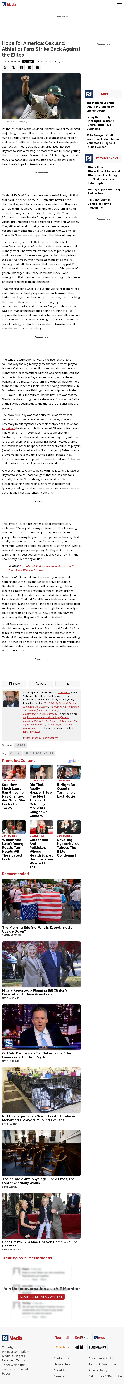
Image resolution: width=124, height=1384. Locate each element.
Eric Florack (9, 1187)
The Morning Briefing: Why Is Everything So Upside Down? (37, 929)
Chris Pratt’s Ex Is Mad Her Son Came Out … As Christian (40, 1244)
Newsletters (62, 1364)
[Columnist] (12, 698)
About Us (60, 1370)
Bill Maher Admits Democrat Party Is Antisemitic (100, 203)
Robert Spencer (11, 61)
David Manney (9, 1124)
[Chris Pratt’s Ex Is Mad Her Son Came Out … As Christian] (41, 1216)
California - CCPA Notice (105, 1376)
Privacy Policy (98, 1370)
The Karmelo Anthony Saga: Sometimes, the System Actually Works (38, 1181)
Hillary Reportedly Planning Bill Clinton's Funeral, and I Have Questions (35, 992)
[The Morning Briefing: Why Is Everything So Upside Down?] (41, 901)
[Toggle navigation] (119, 4)
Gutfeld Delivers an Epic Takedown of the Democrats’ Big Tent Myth (36, 1055)
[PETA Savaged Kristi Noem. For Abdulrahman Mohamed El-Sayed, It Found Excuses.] (41, 1090)
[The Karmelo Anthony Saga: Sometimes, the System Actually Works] (41, 1153)
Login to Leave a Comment (41, 1296)
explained (8, 428)
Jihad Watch (64, 692)
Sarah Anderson (11, 935)
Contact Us (61, 1358)
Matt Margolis (10, 998)
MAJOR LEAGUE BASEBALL (39, 753)
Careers (59, 1376)
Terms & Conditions (102, 1364)
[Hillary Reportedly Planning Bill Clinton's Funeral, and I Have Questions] (41, 964)
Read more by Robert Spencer (42, 737)
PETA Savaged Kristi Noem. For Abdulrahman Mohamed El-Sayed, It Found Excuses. (39, 1118)
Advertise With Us (101, 1358)
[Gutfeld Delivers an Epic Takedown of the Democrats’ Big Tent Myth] (41, 1027)
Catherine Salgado (13, 1250)
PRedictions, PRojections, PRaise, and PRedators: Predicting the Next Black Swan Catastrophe (104, 175)
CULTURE (21, 745)
